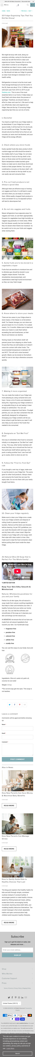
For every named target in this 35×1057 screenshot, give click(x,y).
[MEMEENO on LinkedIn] (22, 997)
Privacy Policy (18, 988)
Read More (9, 806)
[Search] (28, 5)
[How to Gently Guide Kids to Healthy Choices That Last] (17, 867)
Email (4, 733)
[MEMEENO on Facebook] (12, 997)
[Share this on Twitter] (9, 705)
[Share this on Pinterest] (20, 705)
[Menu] (1, 5)
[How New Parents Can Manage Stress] (17, 823)
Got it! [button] (17, 1053)
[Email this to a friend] (25, 705)
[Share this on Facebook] (15, 705)
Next (30, 11)
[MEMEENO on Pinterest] (15, 997)
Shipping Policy (26, 988)
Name (4, 724)
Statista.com (6, 92)
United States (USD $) (10, 1003)
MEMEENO (11, 1008)
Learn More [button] (10, 1048)
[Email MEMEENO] (25, 997)
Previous (24, 11)
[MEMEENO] (17, 5)
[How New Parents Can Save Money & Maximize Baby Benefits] (17, 780)
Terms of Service (8, 988)
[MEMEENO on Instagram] (19, 997)
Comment (5, 742)
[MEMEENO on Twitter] (8, 997)
